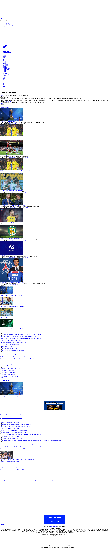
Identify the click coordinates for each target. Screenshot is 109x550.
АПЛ (4, 44)
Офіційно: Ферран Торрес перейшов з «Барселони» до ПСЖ (12, 282)
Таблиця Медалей (6, 24)
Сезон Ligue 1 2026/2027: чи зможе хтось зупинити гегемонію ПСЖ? (13, 420)
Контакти (4, 87)
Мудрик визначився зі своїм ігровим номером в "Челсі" (11, 436)
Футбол (4, 26)
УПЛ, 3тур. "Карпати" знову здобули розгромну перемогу (11, 190)
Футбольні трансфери (7, 52)
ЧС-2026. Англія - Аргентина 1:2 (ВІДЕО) (8, 372)
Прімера (4, 46)
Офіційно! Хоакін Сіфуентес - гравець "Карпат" (9, 428)
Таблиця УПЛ (5, 66)
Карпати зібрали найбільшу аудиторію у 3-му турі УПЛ (11, 238)
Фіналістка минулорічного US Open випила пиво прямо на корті (12, 450)
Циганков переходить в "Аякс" (6, 346)
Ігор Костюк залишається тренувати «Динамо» (12, 306)
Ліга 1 (4, 47)
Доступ (4, 49)
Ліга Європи (5, 38)
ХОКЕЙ (4, 79)
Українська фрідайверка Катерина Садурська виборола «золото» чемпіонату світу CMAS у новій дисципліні (21, 444)
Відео (4, 34)
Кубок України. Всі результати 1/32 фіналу (8, 121)
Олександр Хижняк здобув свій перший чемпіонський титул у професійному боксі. (17, 459)
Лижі (4, 60)
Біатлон (4, 55)
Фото (4, 33)
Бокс (4, 27)
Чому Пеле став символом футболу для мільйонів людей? (11, 442)
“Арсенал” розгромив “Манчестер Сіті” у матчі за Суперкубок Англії (13, 155)
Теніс (4, 28)
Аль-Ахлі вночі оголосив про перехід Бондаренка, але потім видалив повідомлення (16, 411)
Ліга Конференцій (6, 39)
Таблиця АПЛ (5, 67)
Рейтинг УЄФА (6, 64)
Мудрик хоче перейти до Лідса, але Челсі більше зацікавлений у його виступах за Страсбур (18, 336)
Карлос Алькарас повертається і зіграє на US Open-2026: (11, 418)
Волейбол (5, 54)
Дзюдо (4, 58)
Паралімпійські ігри (6, 23)
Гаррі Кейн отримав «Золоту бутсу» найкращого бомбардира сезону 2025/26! (15, 432)
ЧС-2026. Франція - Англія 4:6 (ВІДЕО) (8, 370)
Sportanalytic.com (7, 101)
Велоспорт (5, 56)
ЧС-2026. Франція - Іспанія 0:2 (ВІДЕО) (8, 374)
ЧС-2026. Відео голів (6, 365)
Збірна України (6, 51)
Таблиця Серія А (6, 71)
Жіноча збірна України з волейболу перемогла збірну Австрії (12, 350)
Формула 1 (5, 29)
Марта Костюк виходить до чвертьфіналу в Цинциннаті (11, 438)
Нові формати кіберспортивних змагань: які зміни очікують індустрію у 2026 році (16, 426)
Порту (1, 103)
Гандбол (4, 57)
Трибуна (4, 62)
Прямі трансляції (6, 36)
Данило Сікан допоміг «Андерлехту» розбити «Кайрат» (11, 414)
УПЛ (4, 43)
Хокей (4, 30)
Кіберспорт (5, 32)
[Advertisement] (8, 498)
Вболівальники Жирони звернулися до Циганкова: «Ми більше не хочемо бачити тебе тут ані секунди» (20, 170)
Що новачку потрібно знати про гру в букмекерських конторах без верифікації (15, 354)
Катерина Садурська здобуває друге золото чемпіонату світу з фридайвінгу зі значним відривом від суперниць (21, 334)
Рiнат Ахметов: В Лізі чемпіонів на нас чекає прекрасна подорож (13, 205)
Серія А (4, 48)
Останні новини (4, 331)
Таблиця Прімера (6, 69)
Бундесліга (5, 45)
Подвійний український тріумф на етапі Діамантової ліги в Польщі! (13, 342)
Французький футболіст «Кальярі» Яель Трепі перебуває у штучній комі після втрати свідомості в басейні (20, 446)
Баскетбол (5, 31)
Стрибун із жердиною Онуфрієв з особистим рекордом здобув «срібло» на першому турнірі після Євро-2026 (21, 360)
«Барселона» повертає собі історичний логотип (9, 422)
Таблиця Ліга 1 (6, 70)
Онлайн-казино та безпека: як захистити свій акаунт (10, 352)
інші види (5, 61)
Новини (4, 63)
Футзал (4, 53)
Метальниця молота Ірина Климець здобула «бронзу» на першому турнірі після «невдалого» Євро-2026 (20, 434)
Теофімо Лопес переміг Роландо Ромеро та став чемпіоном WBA (13, 356)
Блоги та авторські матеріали (8, 25)
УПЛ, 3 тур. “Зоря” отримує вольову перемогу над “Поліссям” (12, 255)
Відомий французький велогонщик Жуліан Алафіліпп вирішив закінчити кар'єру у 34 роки (18, 358)
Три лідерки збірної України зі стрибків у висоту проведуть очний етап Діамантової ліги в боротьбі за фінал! (21, 338)
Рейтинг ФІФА (6, 65)
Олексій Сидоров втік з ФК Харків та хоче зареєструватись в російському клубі (15, 222)
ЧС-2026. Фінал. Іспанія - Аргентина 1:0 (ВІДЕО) (10, 368)
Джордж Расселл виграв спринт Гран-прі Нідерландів (10, 362)
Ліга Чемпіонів (6, 37)
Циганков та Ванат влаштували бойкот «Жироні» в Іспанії (11, 136)
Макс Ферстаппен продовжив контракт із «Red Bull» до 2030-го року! (14, 430)
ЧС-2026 (4, 75)
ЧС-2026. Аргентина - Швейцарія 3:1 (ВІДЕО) (9, 376)
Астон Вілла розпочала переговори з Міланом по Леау (11, 340)
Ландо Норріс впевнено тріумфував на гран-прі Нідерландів (12, 348)
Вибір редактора (5, 380)
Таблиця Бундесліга (6, 68)
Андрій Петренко (12, 123)
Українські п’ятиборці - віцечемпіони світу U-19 (9, 344)
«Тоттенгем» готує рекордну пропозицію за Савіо (10, 416)
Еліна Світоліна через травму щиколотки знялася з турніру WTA (12, 448)
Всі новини (5, 22)
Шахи (4, 59)
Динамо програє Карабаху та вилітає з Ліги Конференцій (14, 328)
